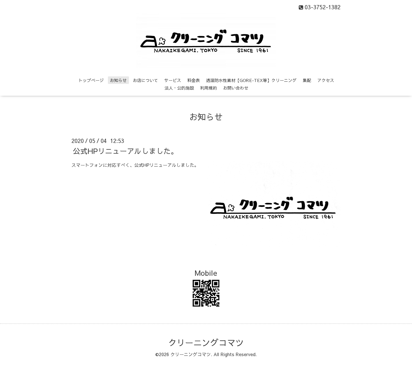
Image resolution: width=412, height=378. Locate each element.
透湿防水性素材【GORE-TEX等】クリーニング (251, 80)
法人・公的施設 (179, 88)
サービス (172, 80)
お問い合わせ (235, 88)
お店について (145, 80)
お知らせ (118, 80)
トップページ (91, 80)
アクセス (325, 80)
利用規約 (208, 88)
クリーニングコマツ (206, 342)
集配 (307, 80)
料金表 (193, 80)
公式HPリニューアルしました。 (125, 150)
